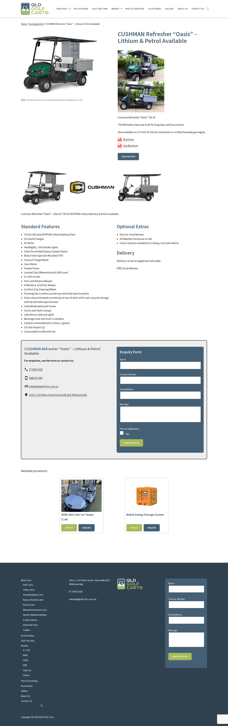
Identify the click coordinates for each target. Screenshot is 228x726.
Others (26, 675)
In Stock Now (81, 8)
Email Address (127, 389)
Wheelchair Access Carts (35, 609)
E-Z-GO (26, 650)
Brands (115, 8)
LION (25, 660)
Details (69, 527)
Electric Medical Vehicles (35, 614)
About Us (183, 8)
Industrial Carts (30, 624)
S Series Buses (30, 619)
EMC (25, 665)
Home (24, 23)
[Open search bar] (207, 8)
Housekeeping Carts (33, 594)
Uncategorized (36, 23)
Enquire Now (128, 156)
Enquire (86, 527)
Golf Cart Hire (99, 8)
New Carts (62, 8)
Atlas (25, 655)
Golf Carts (28, 584)
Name (123, 359)
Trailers (26, 630)
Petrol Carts (29, 604)
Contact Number (128, 374)
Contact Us (198, 8)
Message (124, 404)
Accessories (154, 8)
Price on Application (129, 428)
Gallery (169, 8)
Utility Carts (29, 589)
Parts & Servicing (134, 8)
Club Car (27, 670)
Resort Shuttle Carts (33, 599)
